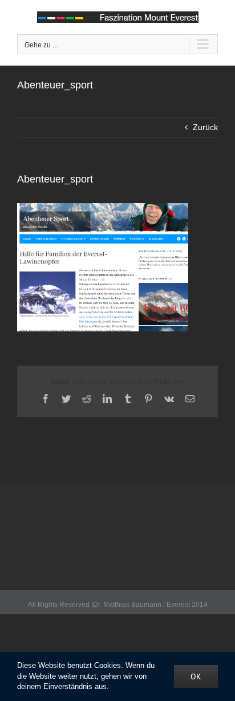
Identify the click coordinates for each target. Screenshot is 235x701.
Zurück (205, 127)
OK (196, 676)
